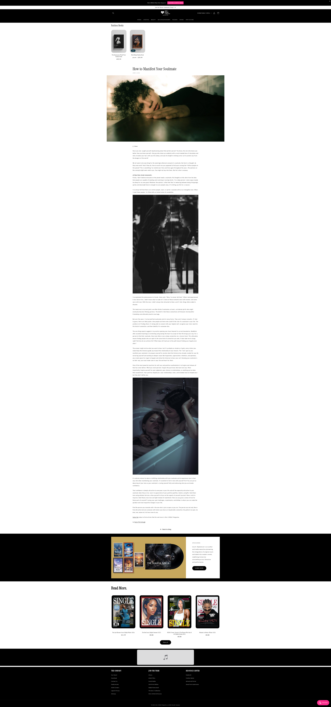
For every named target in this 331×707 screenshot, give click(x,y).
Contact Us (114, 681)
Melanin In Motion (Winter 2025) (207, 632)
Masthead (114, 678)
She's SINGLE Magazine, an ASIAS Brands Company (167, 705)
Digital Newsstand (154, 687)
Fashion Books (190, 678)
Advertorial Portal (191, 681)
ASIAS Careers (115, 687)
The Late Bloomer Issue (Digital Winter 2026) (123, 632)
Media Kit (188, 675)
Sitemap (113, 694)
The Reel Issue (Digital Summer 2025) (151, 632)
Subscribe (136, 517)
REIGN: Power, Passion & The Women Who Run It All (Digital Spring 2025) (179, 633)
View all (165, 642)
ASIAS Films (152, 678)
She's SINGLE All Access (155, 694)
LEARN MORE (199, 568)
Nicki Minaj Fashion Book (137, 55)
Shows (150, 675)
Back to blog (166, 529)
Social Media (152, 681)
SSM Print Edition (153, 684)
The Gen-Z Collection (154, 690)
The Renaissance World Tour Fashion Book (119, 55)
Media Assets (115, 684)
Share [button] (136, 146)
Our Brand (114, 675)
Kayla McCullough (139, 522)
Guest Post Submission (192, 684)
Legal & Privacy (115, 690)
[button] (113, 13)
